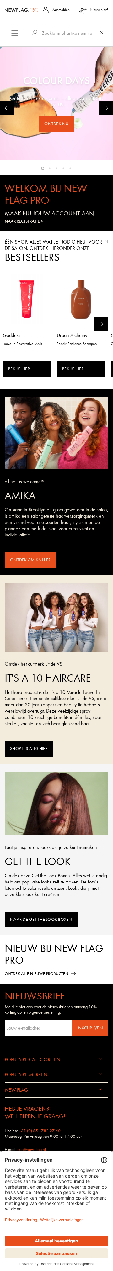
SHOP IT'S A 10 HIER (29, 748)
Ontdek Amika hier (30, 559)
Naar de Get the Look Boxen (41, 919)
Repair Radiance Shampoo (77, 343)
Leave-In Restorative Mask (22, 343)
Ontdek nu (56, 123)
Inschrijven (90, 1028)
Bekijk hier (19, 369)
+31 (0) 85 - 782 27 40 (40, 1130)
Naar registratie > (24, 221)
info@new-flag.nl (31, 1149)
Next (106, 108)
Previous (7, 108)
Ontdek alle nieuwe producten (36, 973)
